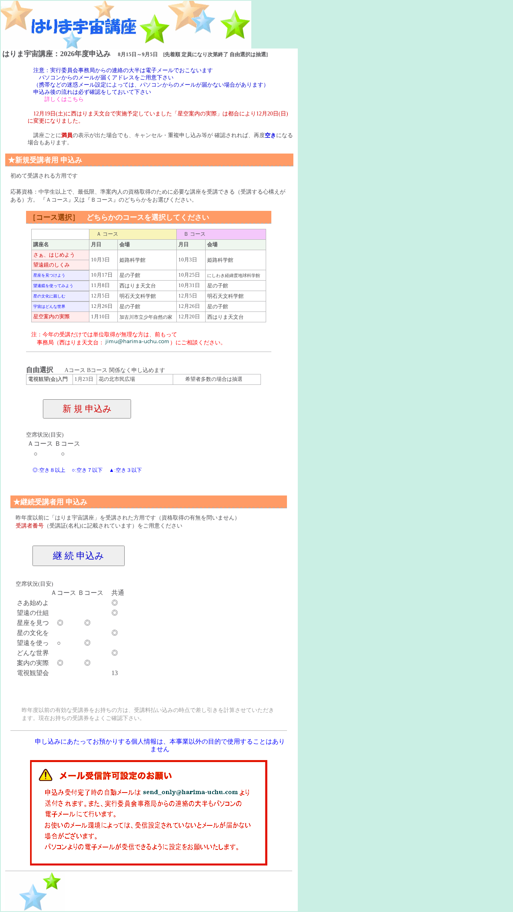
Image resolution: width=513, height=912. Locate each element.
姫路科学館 (132, 260)
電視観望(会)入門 (48, 379)
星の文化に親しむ (49, 296)
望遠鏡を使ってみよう (53, 285)
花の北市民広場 (117, 379)
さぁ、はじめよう (54, 255)
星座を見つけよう (49, 275)
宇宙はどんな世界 (49, 306)
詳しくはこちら (64, 99)
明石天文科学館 (140, 296)
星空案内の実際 (51, 317)
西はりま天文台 (137, 286)
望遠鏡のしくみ (51, 265)
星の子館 (129, 275)
